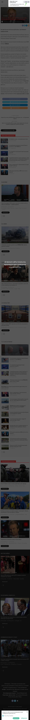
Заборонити (24, 718)
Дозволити (16, 718)
